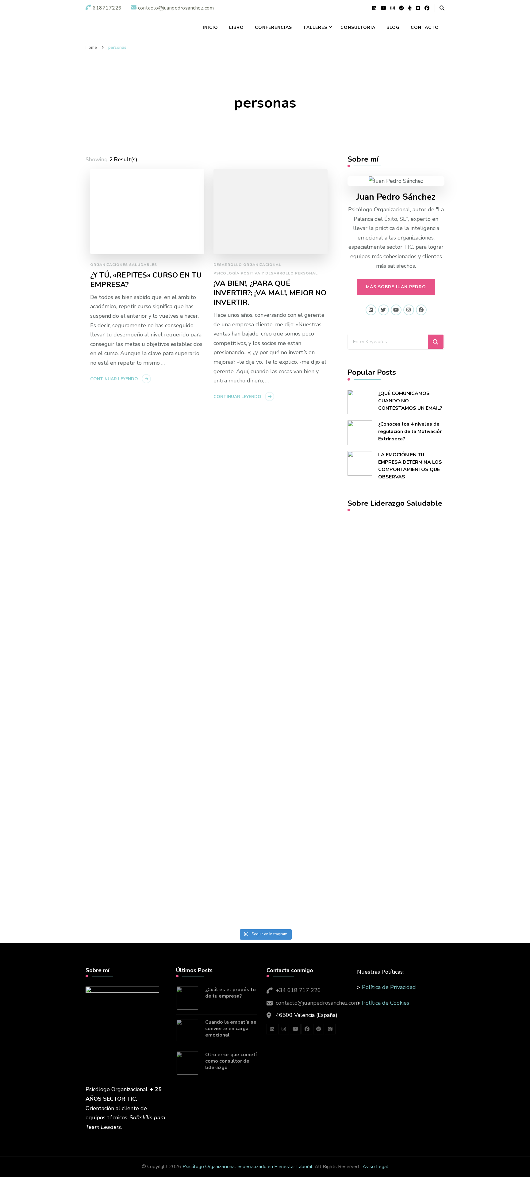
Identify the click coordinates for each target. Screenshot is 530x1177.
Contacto (425, 27)
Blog (393, 27)
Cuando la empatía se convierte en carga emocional (230, 1028)
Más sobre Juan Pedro (396, 287)
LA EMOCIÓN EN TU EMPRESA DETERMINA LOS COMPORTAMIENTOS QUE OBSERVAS (410, 465)
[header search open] (442, 8)
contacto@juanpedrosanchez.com (317, 1002)
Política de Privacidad (389, 987)
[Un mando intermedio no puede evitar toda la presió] (332, 581)
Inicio (210, 27)
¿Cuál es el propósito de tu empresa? (230, 993)
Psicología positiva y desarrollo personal (265, 273)
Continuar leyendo (114, 379)
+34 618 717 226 (298, 990)
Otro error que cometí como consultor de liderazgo (231, 1061)
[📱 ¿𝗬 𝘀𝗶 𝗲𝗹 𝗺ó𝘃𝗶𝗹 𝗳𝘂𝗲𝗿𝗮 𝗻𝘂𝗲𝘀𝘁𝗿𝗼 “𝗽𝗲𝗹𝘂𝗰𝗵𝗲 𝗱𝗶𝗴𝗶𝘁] (65, 736)
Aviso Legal (375, 1166)
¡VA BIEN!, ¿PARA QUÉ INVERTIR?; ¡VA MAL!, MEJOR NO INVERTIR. (269, 293)
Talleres (315, 27)
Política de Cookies (385, 1002)
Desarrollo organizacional (247, 264)
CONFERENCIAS (273, 27)
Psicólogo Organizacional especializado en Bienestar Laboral (247, 1166)
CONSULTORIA (357, 27)
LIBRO (236, 27)
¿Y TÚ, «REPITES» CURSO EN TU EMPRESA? (146, 279)
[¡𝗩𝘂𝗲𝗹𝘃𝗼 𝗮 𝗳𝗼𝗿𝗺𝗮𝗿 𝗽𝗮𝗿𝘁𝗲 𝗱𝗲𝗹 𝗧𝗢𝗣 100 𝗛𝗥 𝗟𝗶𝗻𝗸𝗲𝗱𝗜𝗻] (198, 638)
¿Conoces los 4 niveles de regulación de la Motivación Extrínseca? (410, 431)
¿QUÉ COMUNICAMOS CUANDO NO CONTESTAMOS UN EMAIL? (410, 401)
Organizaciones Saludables (123, 264)
